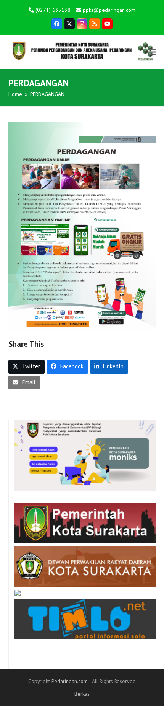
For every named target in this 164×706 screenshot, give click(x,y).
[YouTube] (107, 23)
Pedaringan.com (69, 681)
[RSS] (94, 23)
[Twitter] (69, 23)
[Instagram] (82, 23)
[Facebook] (56, 23)
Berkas (82, 693)
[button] (152, 52)
